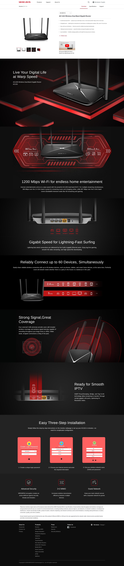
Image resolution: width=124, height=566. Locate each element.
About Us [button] (57, 2)
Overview (83, 6)
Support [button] (48, 2)
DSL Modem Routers (40, 542)
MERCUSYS (24, 2)
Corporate (21, 527)
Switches (37, 538)
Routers (21, 6)
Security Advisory (55, 531)
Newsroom (54, 527)
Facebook (73, 527)
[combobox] (65, 13)
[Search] (89, 2)
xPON (36, 554)
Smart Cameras (39, 549)
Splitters (37, 556)
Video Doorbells (39, 551)
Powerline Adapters (40, 533)
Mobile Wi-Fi (38, 547)
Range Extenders (39, 531)
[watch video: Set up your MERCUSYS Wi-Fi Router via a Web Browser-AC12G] (67, 45)
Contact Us (22, 529)
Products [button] (39, 2)
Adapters (37, 536)
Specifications (92, 6)
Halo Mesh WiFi (39, 529)
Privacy (21, 531)
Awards (53, 529)
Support (102, 6)
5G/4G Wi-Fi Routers (40, 545)
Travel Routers (39, 540)
